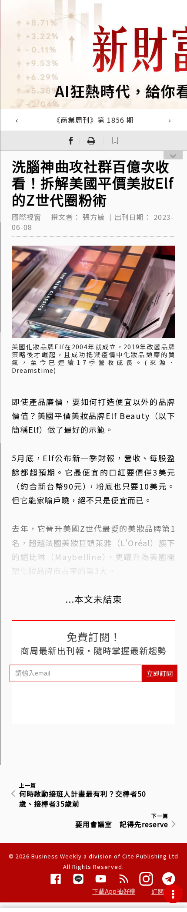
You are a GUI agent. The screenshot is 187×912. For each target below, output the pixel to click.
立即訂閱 (160, 673)
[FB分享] (70, 140)
